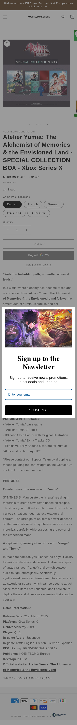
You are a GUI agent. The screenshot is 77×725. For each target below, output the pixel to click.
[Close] (70, 312)
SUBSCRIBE (38, 410)
